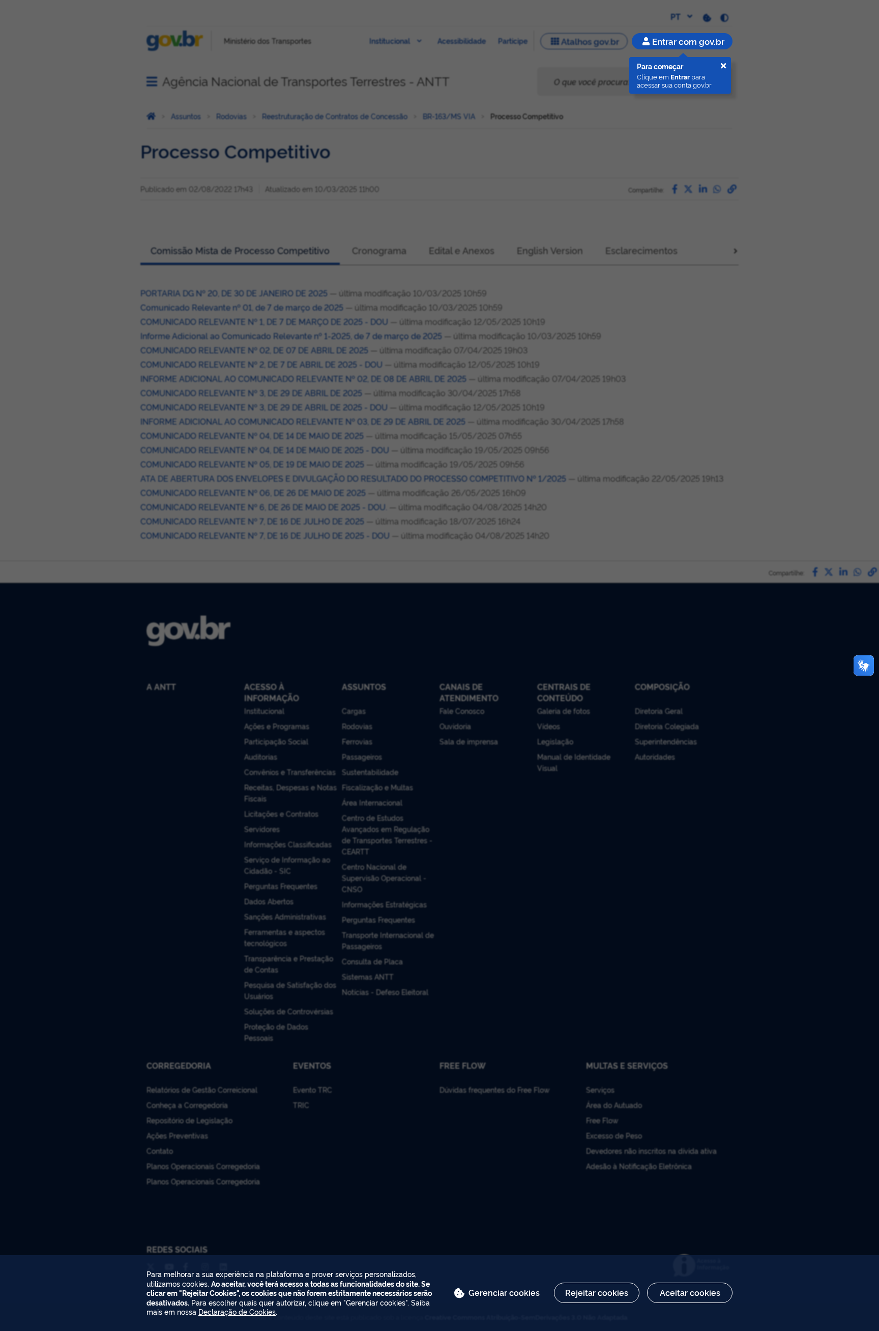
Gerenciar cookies (504, 1292)
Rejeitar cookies (596, 1292)
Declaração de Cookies (237, 1311)
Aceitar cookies (690, 1292)
